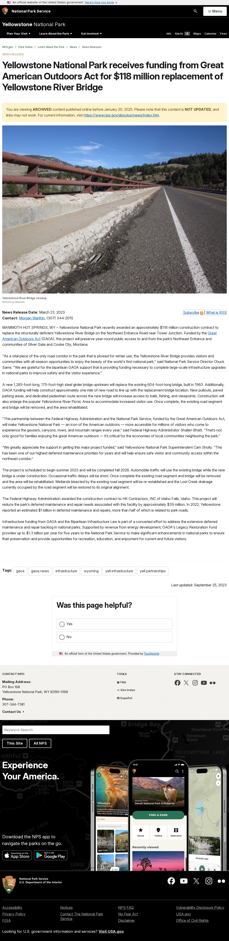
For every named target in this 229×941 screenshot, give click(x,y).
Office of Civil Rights (192, 920)
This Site (15, 743)
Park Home (25, 47)
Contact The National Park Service (81, 916)
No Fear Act (128, 914)
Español (126, 698)
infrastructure (66, 571)
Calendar (210, 33)
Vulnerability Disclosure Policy (200, 907)
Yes (69, 624)
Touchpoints (151, 653)
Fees (223, 33)
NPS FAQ (126, 907)
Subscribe (191, 312)
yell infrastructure (119, 571)
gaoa (20, 571)
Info (168, 33)
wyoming (91, 571)
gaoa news (40, 571)
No (69, 637)
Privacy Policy (13, 914)
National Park (33, 24)
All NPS (40, 743)
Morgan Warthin (32, 318)
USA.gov (183, 914)
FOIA (6, 920)
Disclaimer (126, 920)
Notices (66, 907)
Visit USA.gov (111, 931)
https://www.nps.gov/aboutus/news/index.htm (121, 115)
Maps (197, 33)
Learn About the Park (54, 33)
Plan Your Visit (17, 33)
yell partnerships (153, 571)
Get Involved (90, 33)
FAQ (123, 682)
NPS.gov (7, 47)
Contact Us (12, 712)
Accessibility (12, 907)
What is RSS (216, 312)
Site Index (127, 690)
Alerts (181, 33)
